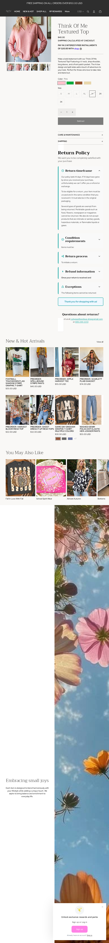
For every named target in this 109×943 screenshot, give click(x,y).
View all (100, 342)
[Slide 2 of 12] (18, 67)
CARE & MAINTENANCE (69, 135)
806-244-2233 (81, 322)
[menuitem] (67, 11)
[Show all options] (75, 439)
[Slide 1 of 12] (10, 67)
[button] (80, 170)
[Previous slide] (8, 39)
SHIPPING (62, 141)
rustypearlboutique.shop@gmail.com (87, 319)
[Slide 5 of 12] (42, 67)
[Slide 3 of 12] (26, 67)
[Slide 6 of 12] (50, 67)
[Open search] (88, 11)
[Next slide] (48, 39)
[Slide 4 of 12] (34, 67)
